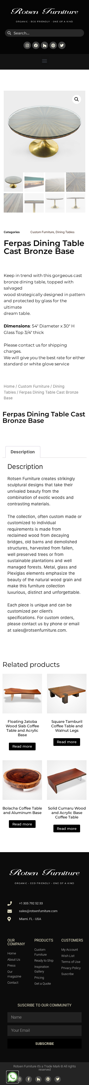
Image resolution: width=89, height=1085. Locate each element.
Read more (22, 746)
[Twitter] (62, 45)
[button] (45, 60)
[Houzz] (44, 45)
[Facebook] (36, 45)
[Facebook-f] (28, 1079)
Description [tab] (23, 451)
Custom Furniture (42, 232)
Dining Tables (65, 232)
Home (9, 386)
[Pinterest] (53, 45)
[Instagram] (27, 45)
